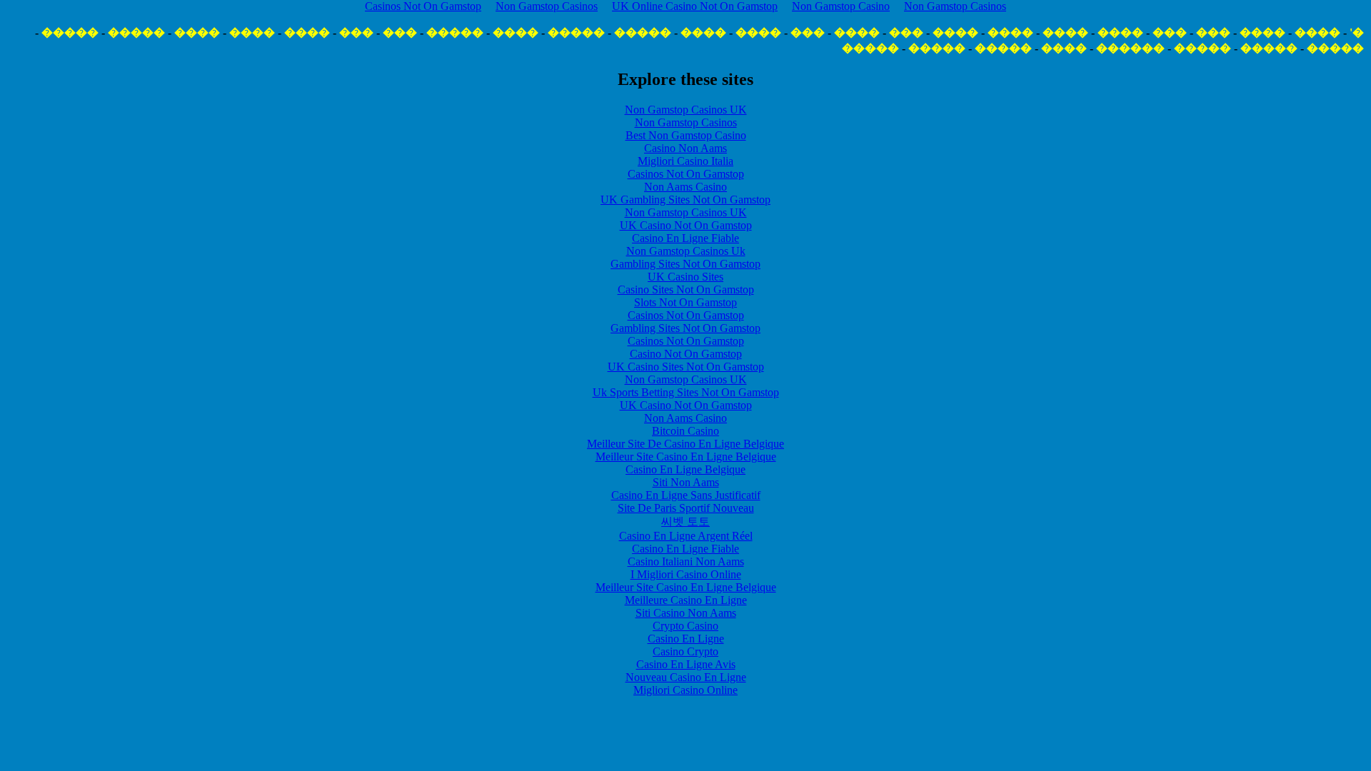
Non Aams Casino (685, 187)
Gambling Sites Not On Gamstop (685, 264)
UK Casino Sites (685, 277)
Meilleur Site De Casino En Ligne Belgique (685, 444)
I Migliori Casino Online (686, 574)
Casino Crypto (685, 651)
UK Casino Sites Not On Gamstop (686, 367)
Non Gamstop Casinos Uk (685, 251)
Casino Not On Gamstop (686, 354)
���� (1317, 32)
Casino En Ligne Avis (685, 664)
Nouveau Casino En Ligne (686, 677)
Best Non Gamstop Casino (686, 135)
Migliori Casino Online (685, 690)
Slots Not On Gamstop (685, 302)
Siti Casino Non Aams (686, 613)
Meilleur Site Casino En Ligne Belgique (686, 456)
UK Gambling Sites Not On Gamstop (685, 199)
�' (1357, 32)
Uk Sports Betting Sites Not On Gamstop (686, 392)
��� (1213, 32)
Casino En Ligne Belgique (685, 469)
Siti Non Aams (686, 482)
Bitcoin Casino (685, 431)
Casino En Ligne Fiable (685, 238)
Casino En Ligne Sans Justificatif (685, 495)
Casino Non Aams (685, 148)
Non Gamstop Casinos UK (686, 110)
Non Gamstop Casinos (686, 122)
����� (642, 32)
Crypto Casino (685, 626)
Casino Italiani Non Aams (686, 561)
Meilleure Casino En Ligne (686, 600)
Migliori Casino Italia (685, 161)
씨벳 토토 (685, 521)
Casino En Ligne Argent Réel (686, 536)
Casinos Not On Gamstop (686, 174)
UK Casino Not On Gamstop (686, 225)
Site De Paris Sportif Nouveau (686, 508)
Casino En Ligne (686, 639)
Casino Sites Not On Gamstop (686, 289)
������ (1130, 48)
